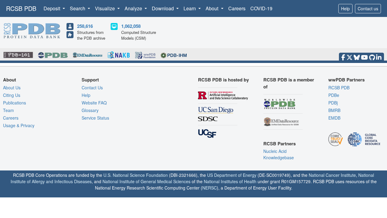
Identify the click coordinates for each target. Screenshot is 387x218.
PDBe (333, 95)
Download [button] (163, 8)
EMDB (334, 118)
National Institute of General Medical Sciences (146, 181)
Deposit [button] (52, 8)
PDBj (333, 103)
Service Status (95, 118)
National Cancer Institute (332, 175)
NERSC (209, 188)
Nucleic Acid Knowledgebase (278, 154)
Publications (14, 103)
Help (345, 8)
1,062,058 (131, 26)
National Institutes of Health (230, 181)
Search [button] (78, 8)
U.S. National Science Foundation (135, 175)
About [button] (213, 8)
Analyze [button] (134, 8)
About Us (12, 87)
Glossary (90, 110)
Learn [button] (190, 8)
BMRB (334, 110)
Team (8, 110)
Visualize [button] (105, 8)
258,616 (85, 26)
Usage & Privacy (18, 125)
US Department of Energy (231, 175)
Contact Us (92, 87)
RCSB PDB (21, 8)
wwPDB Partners (346, 79)
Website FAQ (94, 103)
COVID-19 (261, 8)
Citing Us (11, 95)
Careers (237, 8)
